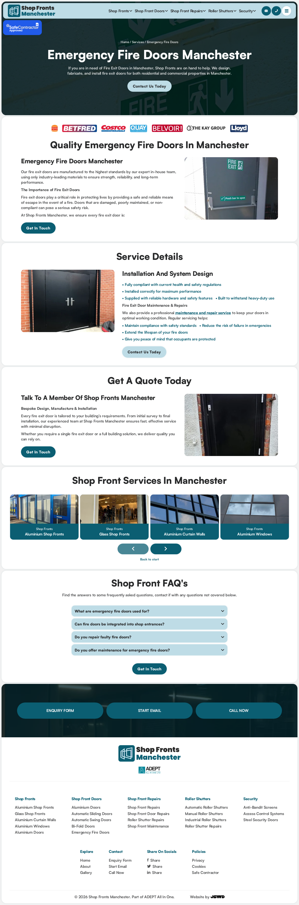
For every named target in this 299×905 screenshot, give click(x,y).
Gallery (86, 872)
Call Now (239, 710)
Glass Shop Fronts (30, 813)
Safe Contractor (205, 872)
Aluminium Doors (29, 832)
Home (125, 42)
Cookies (199, 866)
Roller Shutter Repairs (146, 820)
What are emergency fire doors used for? (112, 611)
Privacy (198, 860)
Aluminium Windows (32, 826)
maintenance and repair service (203, 312)
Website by (200, 896)
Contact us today (149, 86)
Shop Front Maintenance (148, 826)
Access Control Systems (263, 813)
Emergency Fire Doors (162, 42)
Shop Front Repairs (144, 807)
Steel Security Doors (260, 820)
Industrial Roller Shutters (205, 820)
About (85, 866)
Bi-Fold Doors (83, 826)
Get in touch (38, 228)
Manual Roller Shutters (204, 813)
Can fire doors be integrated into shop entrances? (119, 624)
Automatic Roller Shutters (206, 807)
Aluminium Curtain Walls (35, 820)
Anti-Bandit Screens (260, 807)
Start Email (149, 710)
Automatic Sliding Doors (92, 813)
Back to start (149, 559)
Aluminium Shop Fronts (34, 807)
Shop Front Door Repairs (148, 813)
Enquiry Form (60, 710)
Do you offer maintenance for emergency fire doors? (122, 650)
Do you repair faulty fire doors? (103, 637)
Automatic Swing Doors (91, 820)
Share (154, 860)
